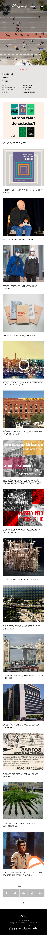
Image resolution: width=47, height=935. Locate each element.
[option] (23, 32)
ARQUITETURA (27, 85)
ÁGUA (4, 85)
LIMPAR (23, 69)
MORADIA (5, 92)
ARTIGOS (5, 78)
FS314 (25, 922)
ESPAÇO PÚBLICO (28, 87)
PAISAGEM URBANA (29, 92)
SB (16, 922)
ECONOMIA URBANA (8, 87)
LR (36, 922)
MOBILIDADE (27, 90)
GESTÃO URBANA (7, 90)
